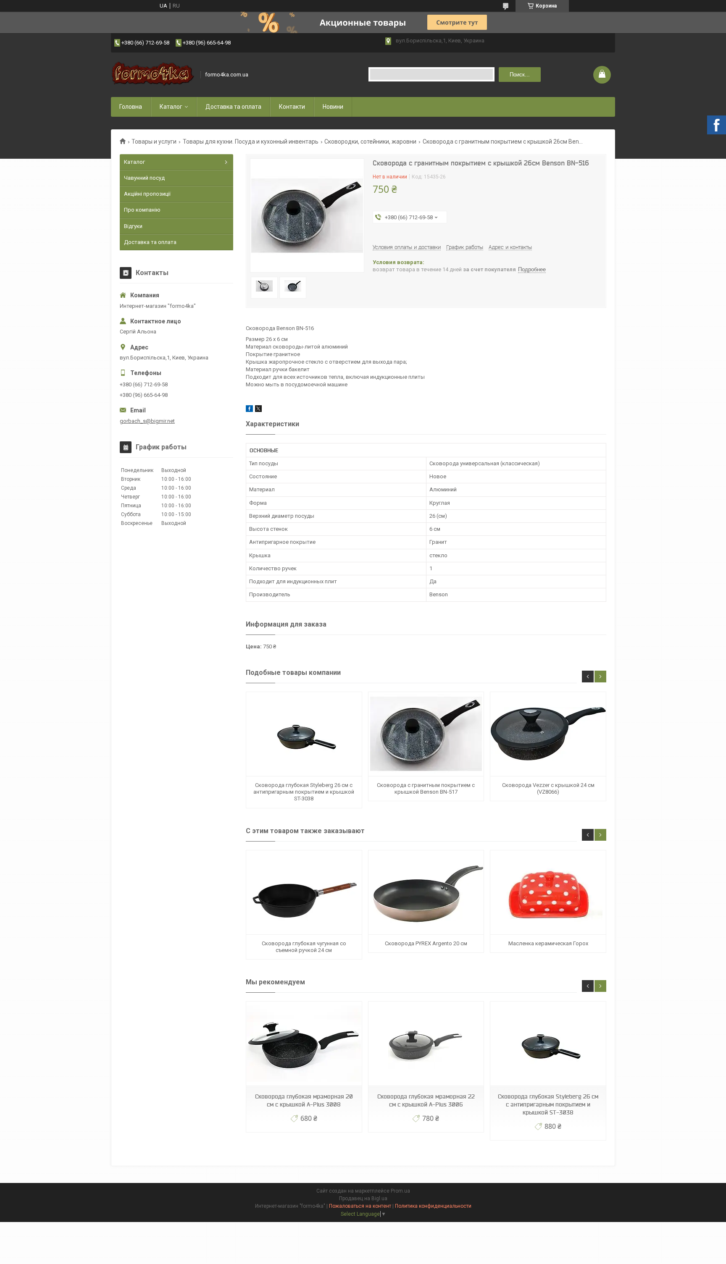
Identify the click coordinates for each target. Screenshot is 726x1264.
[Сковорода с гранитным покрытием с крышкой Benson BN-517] (426, 734)
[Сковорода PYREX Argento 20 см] (426, 892)
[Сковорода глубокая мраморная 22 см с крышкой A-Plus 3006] (426, 1044)
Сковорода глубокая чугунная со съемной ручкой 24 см (304, 946)
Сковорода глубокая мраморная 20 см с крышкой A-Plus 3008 (304, 1100)
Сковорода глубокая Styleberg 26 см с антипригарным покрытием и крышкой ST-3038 (303, 792)
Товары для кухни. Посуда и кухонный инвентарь (250, 141)
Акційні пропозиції (147, 194)
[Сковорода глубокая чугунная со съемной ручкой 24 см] (303, 892)
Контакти (292, 106)
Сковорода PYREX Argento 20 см (426, 943)
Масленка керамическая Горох (548, 943)
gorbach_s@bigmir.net (147, 421)
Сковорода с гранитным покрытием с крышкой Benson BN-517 (426, 788)
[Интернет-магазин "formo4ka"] (153, 74)
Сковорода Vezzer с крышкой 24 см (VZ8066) (548, 788)
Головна (130, 106)
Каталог (171, 106)
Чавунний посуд (144, 178)
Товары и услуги (154, 141)
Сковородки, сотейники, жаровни (370, 141)
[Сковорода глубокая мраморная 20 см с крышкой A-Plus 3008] (303, 1044)
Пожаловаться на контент (360, 1206)
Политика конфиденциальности (433, 1206)
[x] (258, 410)
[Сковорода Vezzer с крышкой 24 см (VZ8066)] (547, 734)
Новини (333, 106)
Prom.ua (400, 1191)
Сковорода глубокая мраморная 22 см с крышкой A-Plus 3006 (426, 1100)
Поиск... (520, 74)
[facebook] (249, 410)
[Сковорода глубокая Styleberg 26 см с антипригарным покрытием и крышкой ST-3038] (303, 734)
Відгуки (133, 226)
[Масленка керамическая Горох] (547, 892)
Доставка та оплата (233, 106)
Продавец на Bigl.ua (363, 1198)
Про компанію (142, 210)
